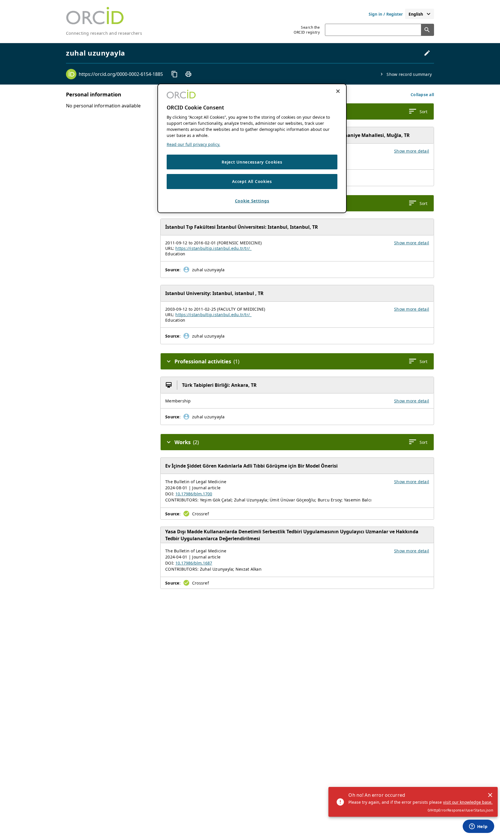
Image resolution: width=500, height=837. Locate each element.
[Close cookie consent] (338, 91)
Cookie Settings (252, 201)
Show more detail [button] (411, 151)
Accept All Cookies (252, 181)
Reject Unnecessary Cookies (252, 162)
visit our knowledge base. (467, 802)
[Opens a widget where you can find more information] (478, 827)
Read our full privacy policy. (193, 144)
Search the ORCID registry (307, 30)
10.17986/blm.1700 (193, 494)
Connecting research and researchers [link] (104, 33)
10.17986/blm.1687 (193, 563)
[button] (422, 94)
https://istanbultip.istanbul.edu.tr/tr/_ (213, 248)
